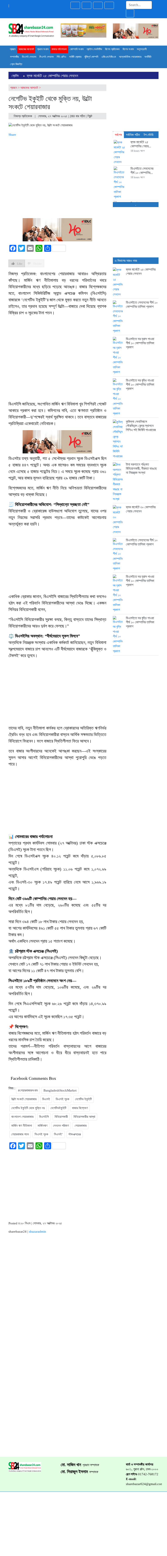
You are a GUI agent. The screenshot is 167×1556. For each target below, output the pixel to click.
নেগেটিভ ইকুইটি (83, 1099)
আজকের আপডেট (26, 49)
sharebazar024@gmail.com (144, 1484)
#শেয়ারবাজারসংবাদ (28, 1090)
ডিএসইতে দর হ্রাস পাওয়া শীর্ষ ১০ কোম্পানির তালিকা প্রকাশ (140, 343)
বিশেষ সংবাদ (128, 49)
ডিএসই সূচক (62, 1099)
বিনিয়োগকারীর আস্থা (84, 1116)
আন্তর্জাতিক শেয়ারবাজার (130, 56)
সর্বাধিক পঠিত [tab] (133, 135)
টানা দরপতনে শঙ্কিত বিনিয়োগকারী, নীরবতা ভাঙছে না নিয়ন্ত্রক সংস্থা (141, 468)
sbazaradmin (37, 1231)
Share (12, 134)
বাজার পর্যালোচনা (59, 49)
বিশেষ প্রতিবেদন (112, 49)
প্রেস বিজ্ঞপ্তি (16, 64)
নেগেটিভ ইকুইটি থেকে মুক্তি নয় (28, 1108)
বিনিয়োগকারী (61, 1116)
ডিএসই (46, 1099)
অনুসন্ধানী (142, 49)
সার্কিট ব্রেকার (75, 56)
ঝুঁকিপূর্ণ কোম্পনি (91, 56)
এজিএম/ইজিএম (108, 56)
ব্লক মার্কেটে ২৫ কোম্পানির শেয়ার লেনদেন (52, 76)
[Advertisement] (57, 176)
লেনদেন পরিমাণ (61, 1125)
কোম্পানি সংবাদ (77, 49)
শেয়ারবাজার (81, 1125)
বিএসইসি (44, 1116)
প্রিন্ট (90, 116)
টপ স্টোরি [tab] (148, 135)
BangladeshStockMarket (60, 1090)
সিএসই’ (58, 1134)
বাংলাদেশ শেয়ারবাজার (22, 1116)
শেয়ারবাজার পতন (20, 1134)
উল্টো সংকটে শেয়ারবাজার (24, 1099)
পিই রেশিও (61, 56)
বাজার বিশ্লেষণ (80, 1108)
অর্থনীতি (147, 56)
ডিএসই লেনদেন (29, 56)
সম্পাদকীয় (14, 56)
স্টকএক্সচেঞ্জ (74, 1134)
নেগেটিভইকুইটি (58, 1108)
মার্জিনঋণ (42, 1125)
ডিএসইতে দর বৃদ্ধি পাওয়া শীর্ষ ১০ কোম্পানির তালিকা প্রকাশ (140, 384)
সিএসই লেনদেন (46, 56)
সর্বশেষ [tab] (118, 135)
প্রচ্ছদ (12, 49)
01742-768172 (148, 1474)
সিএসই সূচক (41, 1134)
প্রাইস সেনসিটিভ (94, 49)
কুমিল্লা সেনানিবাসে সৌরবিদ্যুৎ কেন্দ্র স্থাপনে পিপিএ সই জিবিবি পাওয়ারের (141, 426)
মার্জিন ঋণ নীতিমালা (21, 1125)
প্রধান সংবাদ (42, 49)
